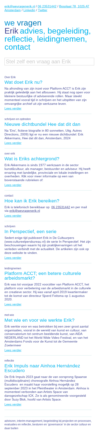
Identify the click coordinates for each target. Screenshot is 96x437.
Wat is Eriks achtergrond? (31, 158)
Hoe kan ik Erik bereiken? (31, 200)
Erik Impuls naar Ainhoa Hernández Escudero (42, 368)
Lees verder (12, 108)
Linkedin (29, 10)
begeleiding (68, 30)
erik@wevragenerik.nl (19, 6)
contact (17, 46)
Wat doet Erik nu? (23, 82)
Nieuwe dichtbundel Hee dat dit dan (42, 124)
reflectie (18, 38)
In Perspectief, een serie (30, 231)
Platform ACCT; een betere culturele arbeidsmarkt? (42, 276)
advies (31, 30)
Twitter (42, 10)
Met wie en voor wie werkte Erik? (39, 320)
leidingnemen (61, 38)
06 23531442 (47, 6)
